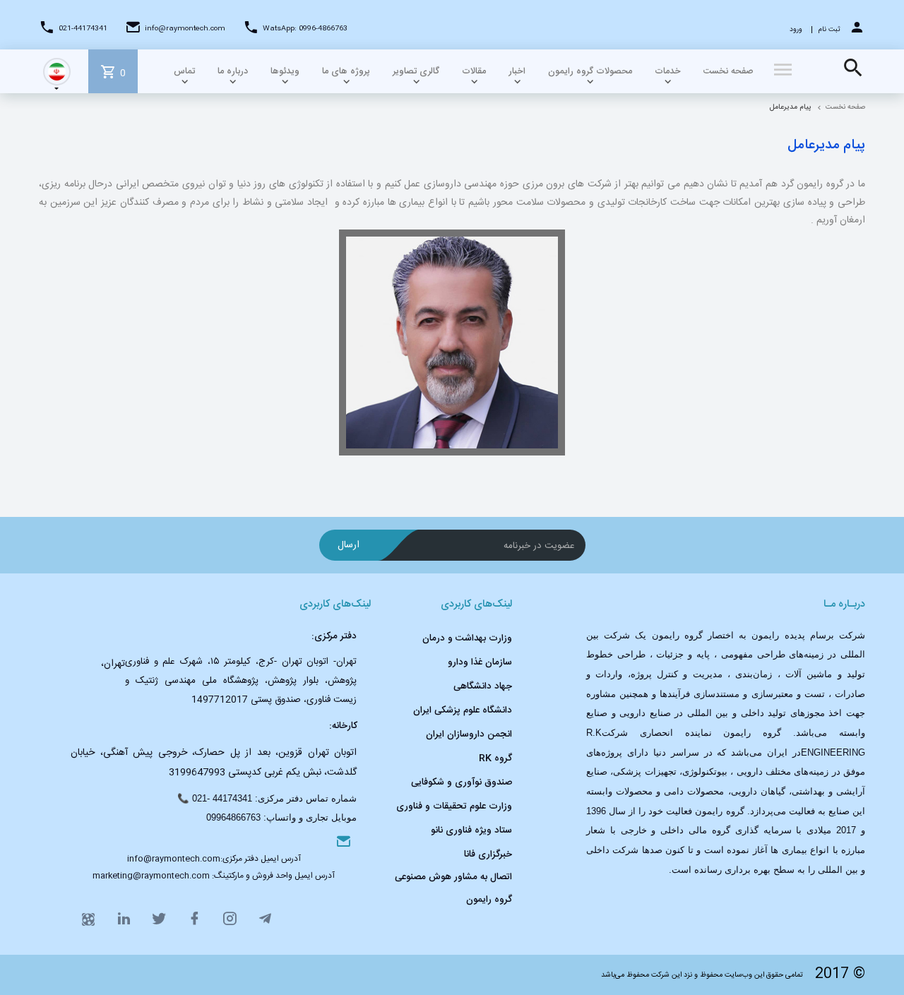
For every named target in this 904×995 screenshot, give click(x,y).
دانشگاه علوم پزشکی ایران (462, 710)
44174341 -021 (222, 798)
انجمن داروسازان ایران (469, 734)
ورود (796, 29)
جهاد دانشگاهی (482, 686)
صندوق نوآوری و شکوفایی (461, 782)
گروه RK (495, 758)
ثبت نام (829, 29)
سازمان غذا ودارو (480, 662)
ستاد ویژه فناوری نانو (471, 830)
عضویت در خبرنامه (539, 546)
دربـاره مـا (844, 604)
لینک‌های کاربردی (476, 604)
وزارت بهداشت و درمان (467, 638)
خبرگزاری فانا (488, 854)
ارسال (348, 545)
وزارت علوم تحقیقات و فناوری (454, 806)
